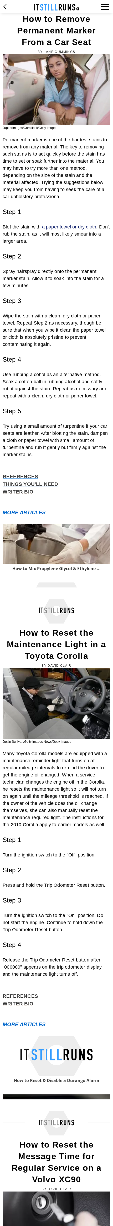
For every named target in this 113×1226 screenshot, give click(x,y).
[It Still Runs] (56, 7)
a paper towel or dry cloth (69, 227)
